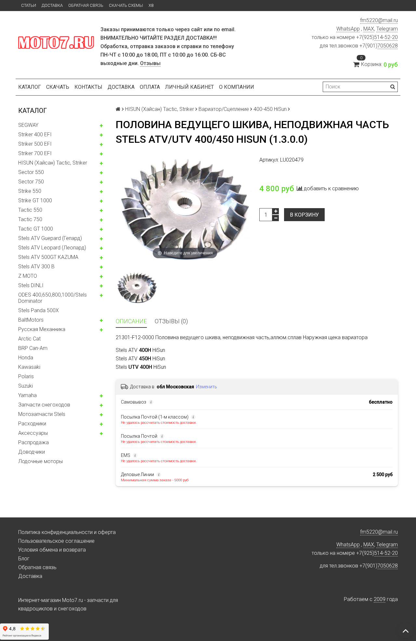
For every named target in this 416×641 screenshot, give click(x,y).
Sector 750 (31, 182)
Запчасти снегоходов (44, 405)
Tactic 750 (30, 219)
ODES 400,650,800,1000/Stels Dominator (52, 298)
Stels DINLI (31, 285)
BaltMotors (31, 320)
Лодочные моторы (40, 461)
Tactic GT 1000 (35, 229)
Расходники (32, 424)
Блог (24, 558)
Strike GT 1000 (35, 200)
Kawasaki (29, 367)
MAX (368, 29)
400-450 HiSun (270, 109)
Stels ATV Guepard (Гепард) (50, 238)
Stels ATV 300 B (36, 266)
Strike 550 (29, 191)
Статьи (28, 5)
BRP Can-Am (32, 348)
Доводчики (31, 452)
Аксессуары (33, 433)
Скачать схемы (126, 5)
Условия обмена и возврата (52, 550)
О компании (236, 87)
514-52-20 (386, 37)
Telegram (387, 29)
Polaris (26, 376)
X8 (151, 5)
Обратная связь (85, 5)
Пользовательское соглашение (56, 541)
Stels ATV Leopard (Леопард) (52, 248)
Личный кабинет (189, 87)
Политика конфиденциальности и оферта (67, 532)
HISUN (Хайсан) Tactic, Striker (52, 163)
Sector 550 (31, 172)
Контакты (88, 87)
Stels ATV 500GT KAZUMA (48, 257)
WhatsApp (348, 29)
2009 (379, 599)
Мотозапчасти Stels (41, 414)
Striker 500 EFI (35, 144)
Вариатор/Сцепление (224, 109)
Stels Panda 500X (38, 310)
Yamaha (27, 395)
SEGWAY (28, 125)
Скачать (57, 87)
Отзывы (150, 63)
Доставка (52, 5)
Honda (25, 357)
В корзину (304, 215)
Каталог (29, 87)
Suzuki (25, 386)
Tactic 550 (30, 210)
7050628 (387, 46)
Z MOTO (27, 276)
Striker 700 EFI (35, 153)
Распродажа (33, 442)
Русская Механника (41, 329)
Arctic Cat (29, 339)
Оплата (150, 87)
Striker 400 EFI (35, 134)
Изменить (206, 386)
